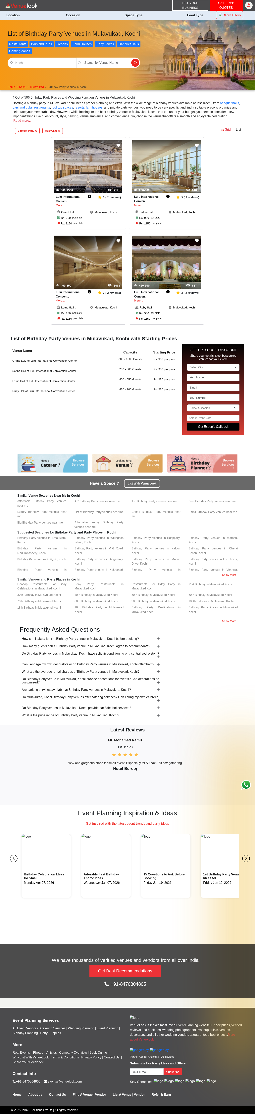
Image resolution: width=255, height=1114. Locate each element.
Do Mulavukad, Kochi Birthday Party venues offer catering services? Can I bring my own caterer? (90, 697)
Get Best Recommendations (125, 970)
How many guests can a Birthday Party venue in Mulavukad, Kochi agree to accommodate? (86, 646)
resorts (79, 107)
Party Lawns (105, 44)
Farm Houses (82, 44)
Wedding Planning (81, 1028)
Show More (229, 574)
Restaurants (17, 44)
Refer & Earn (161, 1094)
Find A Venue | (83, 1094)
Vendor (100, 1094)
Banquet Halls (129, 44)
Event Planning (107, 1028)
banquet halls (229, 103)
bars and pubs (23, 107)
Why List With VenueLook (31, 1057)
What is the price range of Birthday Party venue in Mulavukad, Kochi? (70, 715)
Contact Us (112, 1057)
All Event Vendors (25, 1028)
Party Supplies (50, 1033)
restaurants (42, 107)
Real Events (22, 1052)
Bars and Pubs (41, 44)
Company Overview (73, 1052)
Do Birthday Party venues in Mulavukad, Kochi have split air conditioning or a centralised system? (90, 653)
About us (35, 1094)
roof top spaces (62, 107)
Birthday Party (26, 130)
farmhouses (94, 107)
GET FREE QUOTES (226, 5)
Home (17, 1094)
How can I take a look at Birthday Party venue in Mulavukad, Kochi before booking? (80, 638)
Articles (51, 1052)
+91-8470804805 (127, 984)
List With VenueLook (142, 483)
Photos (38, 1052)
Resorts (62, 44)
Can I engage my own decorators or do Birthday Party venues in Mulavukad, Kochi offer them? (88, 664)
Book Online (98, 1052)
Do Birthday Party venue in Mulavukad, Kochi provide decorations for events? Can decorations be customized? (90, 680)
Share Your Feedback (28, 1062)
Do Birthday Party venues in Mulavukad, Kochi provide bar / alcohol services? (76, 708)
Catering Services (53, 1028)
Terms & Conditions (65, 1057)
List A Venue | (123, 1094)
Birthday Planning (25, 1033)
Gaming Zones (19, 51)
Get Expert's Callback (213, 426)
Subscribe (172, 1072)
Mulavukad (51, 130)
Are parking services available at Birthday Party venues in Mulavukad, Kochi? (76, 689)
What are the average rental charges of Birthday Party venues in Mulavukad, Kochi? (80, 671)
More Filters (232, 15)
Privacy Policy (91, 1057)
